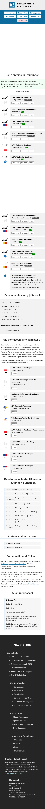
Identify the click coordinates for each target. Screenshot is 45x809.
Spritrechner (10, 608)
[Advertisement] (22, 47)
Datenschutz (19, 751)
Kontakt (17, 744)
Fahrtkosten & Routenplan (21, 672)
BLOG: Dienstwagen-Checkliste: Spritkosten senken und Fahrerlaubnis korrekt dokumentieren (21, 618)
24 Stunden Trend (12, 600)
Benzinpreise (35, 13)
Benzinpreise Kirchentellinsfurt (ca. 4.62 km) (21, 494)
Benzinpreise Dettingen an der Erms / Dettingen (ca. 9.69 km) (22, 527)
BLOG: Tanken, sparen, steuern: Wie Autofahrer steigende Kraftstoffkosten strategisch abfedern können (22, 626)
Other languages (20, 728)
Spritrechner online (18, 668)
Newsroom (35, 17)
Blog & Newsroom (20, 717)
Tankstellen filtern (23, 91)
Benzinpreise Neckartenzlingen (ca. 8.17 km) (21, 512)
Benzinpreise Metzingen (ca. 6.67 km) (19, 508)
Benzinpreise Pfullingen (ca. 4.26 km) (19, 490)
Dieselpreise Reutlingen (14, 547)
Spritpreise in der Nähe (14, 604)
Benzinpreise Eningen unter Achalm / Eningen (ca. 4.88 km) (21, 499)
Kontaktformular (33, 584)
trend (31, 103)
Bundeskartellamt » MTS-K (14, 774)
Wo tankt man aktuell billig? (15, 612)
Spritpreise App (19, 721)
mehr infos (15, 103)
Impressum (18, 747)
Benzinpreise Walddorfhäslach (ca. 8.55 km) (21, 516)
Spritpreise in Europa (22, 705)
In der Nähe (22, 13)
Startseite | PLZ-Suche (20, 657)
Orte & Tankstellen (18, 675)
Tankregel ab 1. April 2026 (21, 664)
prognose (24, 103)
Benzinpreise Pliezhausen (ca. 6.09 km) (19, 504)
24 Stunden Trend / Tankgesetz (23, 660)
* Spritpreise (10, 13)
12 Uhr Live (22, 20)
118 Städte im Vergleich (23, 702)
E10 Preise (10, 17)
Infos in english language (23, 724)
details (14, 373)
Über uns (18, 740)
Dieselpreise (22, 17)
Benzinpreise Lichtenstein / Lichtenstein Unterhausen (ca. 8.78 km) (19, 521)
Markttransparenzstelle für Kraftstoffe (13, 564)
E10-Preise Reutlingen (13, 543)
